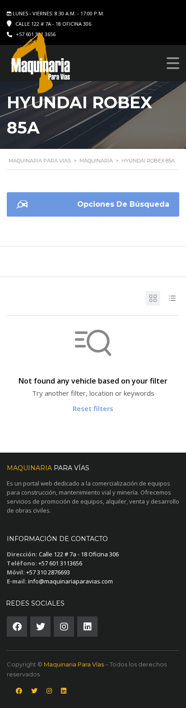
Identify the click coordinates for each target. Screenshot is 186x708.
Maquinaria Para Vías (74, 664)
